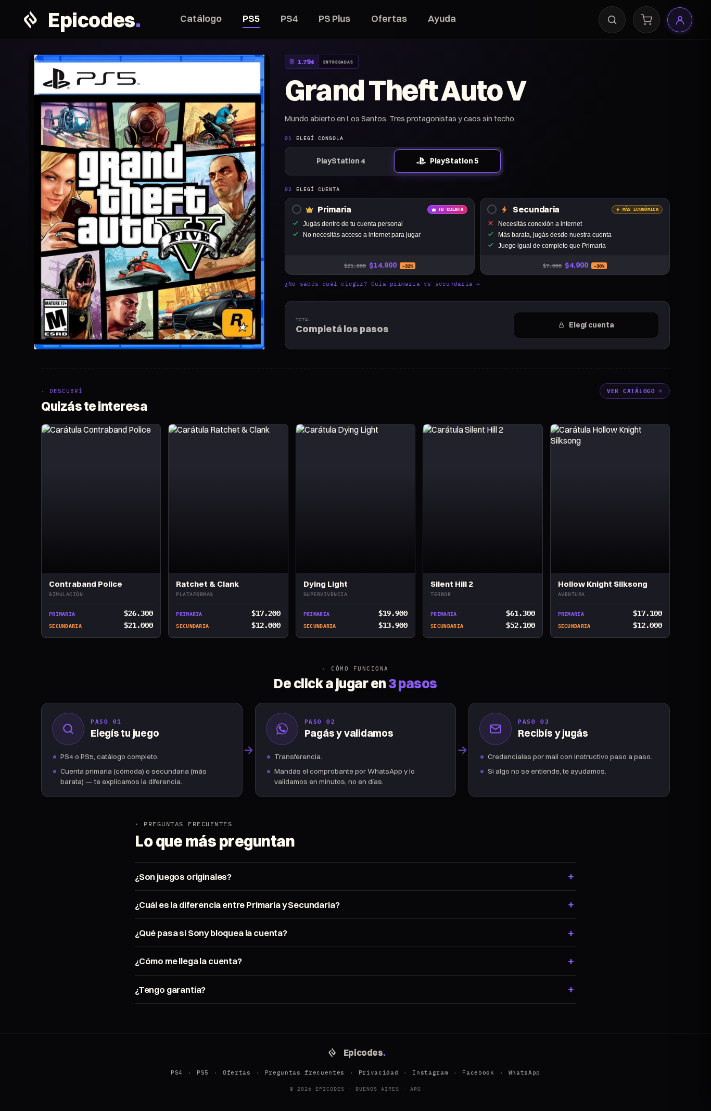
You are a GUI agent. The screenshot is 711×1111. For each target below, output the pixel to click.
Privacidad (379, 1072)
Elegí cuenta (591, 325)
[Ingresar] (679, 19)
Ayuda (442, 18)
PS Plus (334, 18)
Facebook (478, 1072)
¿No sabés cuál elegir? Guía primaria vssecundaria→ (382, 283)
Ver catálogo (631, 391)
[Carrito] (646, 19)
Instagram (430, 1072)
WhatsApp (524, 1072)
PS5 (251, 18)
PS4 (289, 18)
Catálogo (201, 18)
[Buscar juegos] (612, 19)
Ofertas (389, 18)
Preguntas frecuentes (305, 1072)
